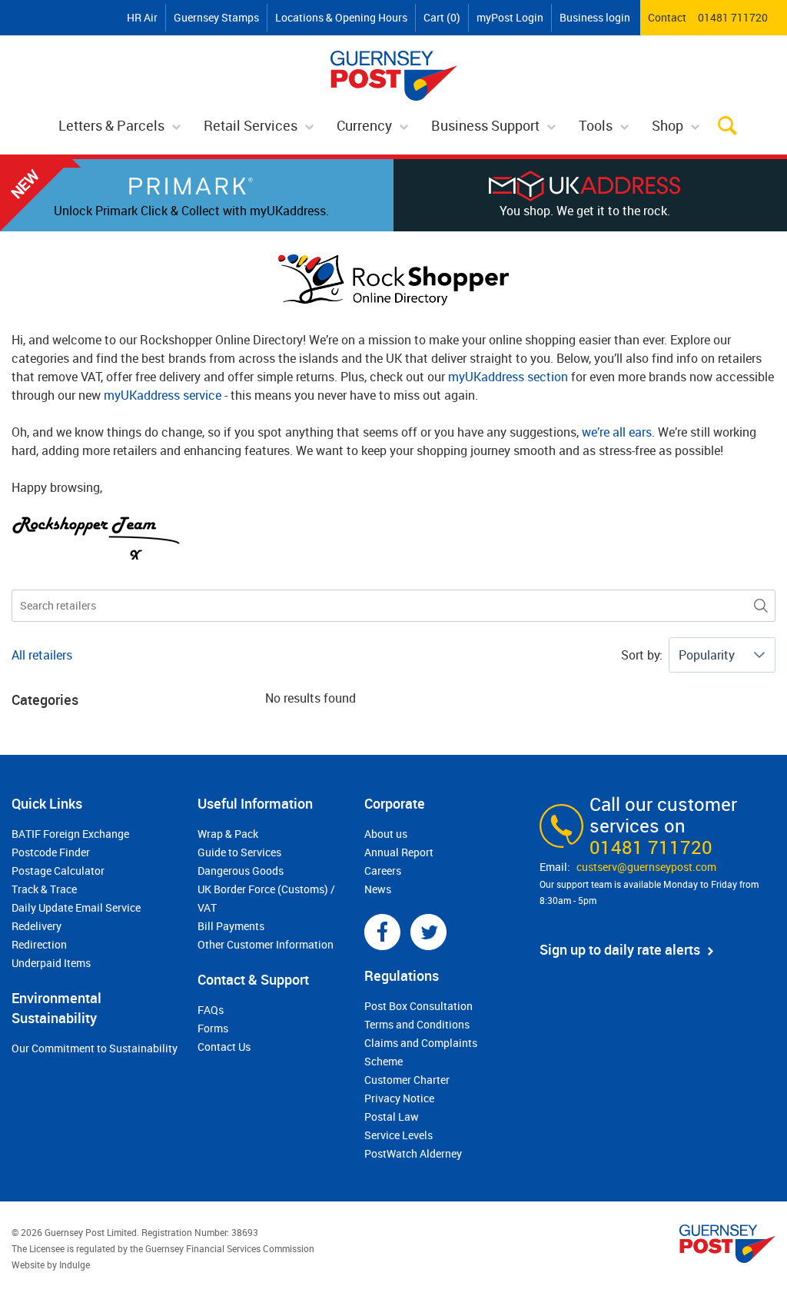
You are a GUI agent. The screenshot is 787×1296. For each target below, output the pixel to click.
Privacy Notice (399, 1098)
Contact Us (224, 1046)
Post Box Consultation (418, 1006)
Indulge (74, 1264)
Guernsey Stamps (216, 17)
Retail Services (250, 125)
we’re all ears (617, 432)
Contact (667, 17)
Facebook (382, 932)
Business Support (485, 125)
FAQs (211, 1009)
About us (385, 833)
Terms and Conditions (417, 1024)
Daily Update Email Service (76, 907)
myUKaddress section (508, 376)
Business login (595, 17)
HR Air (142, 17)
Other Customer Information (266, 944)
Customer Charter (407, 1079)
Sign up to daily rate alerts (620, 949)
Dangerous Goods (241, 870)
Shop (667, 125)
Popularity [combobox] (707, 654)
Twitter (428, 932)
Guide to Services (239, 852)
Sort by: (641, 654)
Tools (596, 125)
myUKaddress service (162, 395)
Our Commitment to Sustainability (95, 1048)
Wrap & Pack (228, 833)
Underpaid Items (51, 962)
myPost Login (510, 17)
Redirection (39, 944)
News (377, 889)
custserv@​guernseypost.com (646, 866)
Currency (364, 125)
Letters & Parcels (111, 125)
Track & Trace (44, 889)
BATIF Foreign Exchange (70, 833)
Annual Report (398, 852)
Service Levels (398, 1135)
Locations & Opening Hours (341, 17)
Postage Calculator (58, 870)
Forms (213, 1028)
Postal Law (391, 1116)
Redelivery (36, 926)
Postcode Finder (51, 852)
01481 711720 (733, 17)
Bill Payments (231, 926)
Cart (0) (441, 17)
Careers (382, 870)
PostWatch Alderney (413, 1153)
